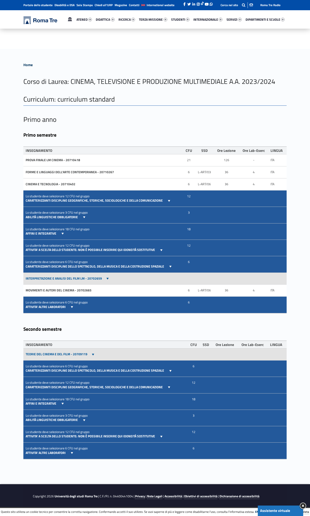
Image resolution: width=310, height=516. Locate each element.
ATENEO (82, 19)
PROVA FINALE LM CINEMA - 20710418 (53, 160)
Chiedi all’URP (104, 5)
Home (69, 19)
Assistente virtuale (275, 510)
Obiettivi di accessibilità (200, 496)
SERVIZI (231, 19)
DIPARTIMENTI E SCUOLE (263, 19)
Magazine (121, 5)
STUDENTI (178, 19)
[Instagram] (198, 3)
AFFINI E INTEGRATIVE (41, 233)
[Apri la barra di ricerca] (236, 5)
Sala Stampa (84, 5)
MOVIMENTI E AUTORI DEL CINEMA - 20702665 (58, 290)
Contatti (134, 5)
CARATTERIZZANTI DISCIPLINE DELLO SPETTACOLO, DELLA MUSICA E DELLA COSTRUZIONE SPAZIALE (95, 266)
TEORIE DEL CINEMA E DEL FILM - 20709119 (56, 354)
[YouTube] (206, 3)
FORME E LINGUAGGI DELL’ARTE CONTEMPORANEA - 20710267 (70, 172)
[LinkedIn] (194, 3)
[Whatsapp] (211, 3)
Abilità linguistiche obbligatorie (52, 217)
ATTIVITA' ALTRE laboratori (46, 307)
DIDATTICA (103, 19)
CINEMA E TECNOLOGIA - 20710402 (50, 184)
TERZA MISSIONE (151, 19)
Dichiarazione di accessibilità (239, 496)
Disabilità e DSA (64, 5)
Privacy (140, 496)
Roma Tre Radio (270, 5)
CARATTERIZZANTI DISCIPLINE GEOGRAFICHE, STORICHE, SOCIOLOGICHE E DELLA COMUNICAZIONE (94, 200)
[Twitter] (189, 3)
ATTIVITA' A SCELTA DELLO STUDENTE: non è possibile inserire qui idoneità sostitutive (91, 250)
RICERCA (124, 19)
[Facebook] (184, 3)
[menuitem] (69, 19)
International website (161, 5)
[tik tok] (202, 3)
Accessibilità (173, 496)
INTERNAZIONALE (205, 19)
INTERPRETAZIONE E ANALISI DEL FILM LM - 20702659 (64, 278)
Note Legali (154, 496)
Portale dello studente (38, 5)
